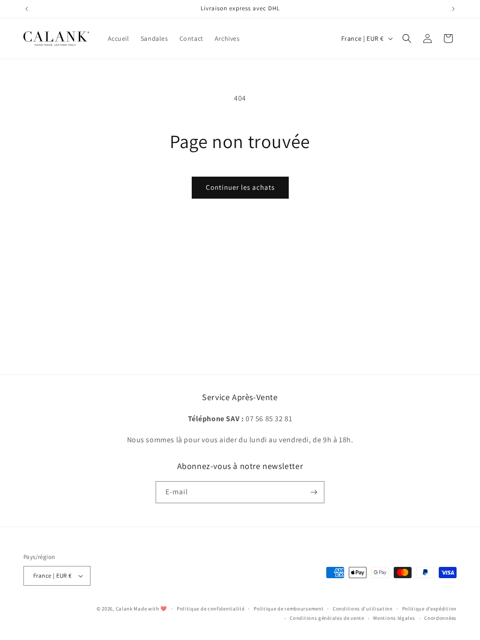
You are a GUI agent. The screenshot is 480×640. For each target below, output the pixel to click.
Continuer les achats (240, 187)
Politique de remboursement (288, 608)
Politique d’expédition (429, 608)
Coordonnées (440, 618)
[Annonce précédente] (26, 9)
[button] (407, 38)
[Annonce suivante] (453, 9)
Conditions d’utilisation (363, 608)
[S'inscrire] (313, 492)
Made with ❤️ (150, 608)
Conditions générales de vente (327, 618)
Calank (124, 608)
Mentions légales (394, 618)
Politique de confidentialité (211, 608)
